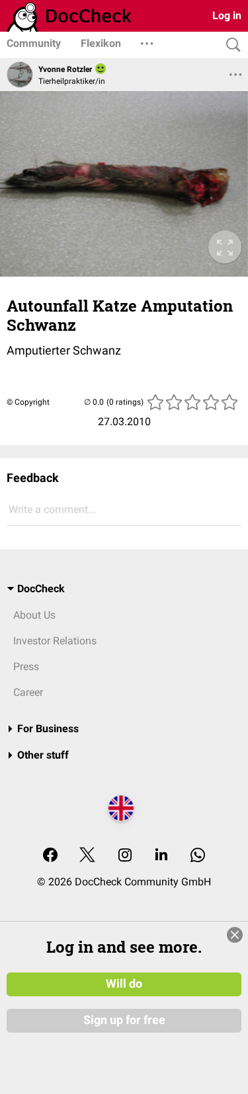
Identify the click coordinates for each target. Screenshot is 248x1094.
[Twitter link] (87, 856)
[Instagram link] (125, 856)
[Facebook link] (50, 856)
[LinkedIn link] (161, 856)
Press (26, 666)
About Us (34, 615)
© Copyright (28, 402)
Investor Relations (55, 640)
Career (28, 692)
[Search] (230, 45)
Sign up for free (124, 1020)
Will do (124, 983)
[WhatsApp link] (197, 856)
